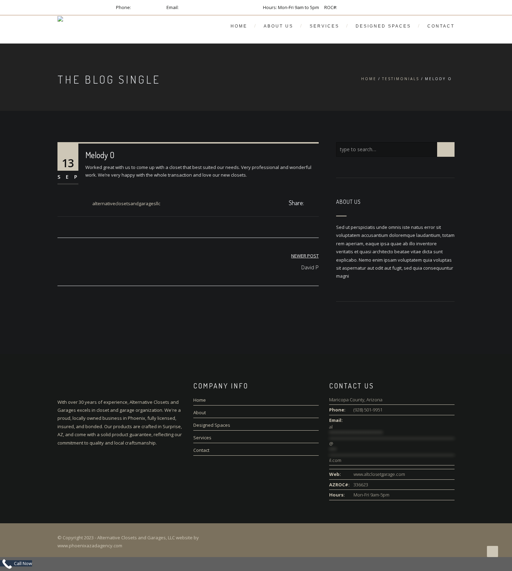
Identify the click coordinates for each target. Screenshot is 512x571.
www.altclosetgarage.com (379, 474)
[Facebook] (309, 203)
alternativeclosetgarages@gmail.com (219, 7)
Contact (441, 26)
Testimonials (400, 78)
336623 (345, 7)
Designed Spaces (383, 26)
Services (324, 26)
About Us (278, 26)
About (199, 412)
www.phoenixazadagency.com (89, 545)
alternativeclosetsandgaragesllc (126, 203)
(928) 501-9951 (146, 7)
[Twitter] (317, 203)
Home (239, 26)
